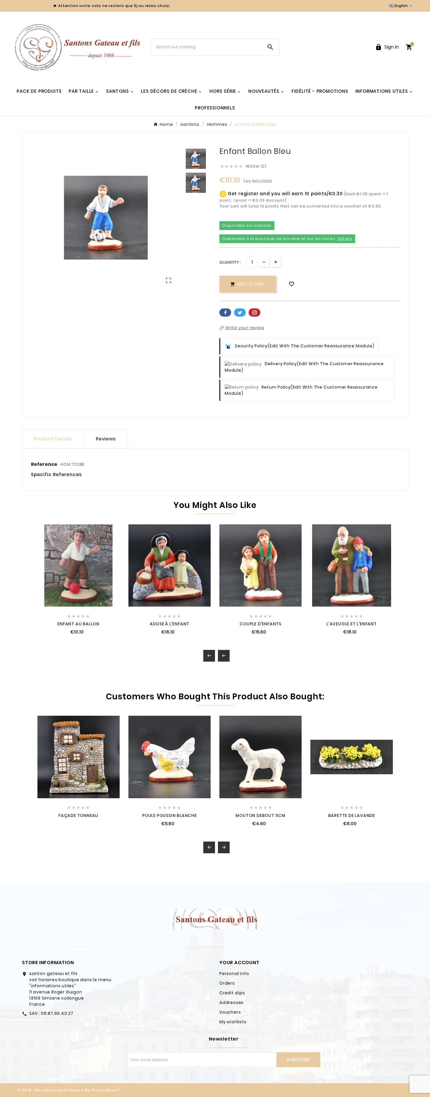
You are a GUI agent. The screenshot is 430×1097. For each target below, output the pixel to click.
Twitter (240, 312)
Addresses (231, 1002)
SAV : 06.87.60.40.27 (51, 1013)
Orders (227, 983)
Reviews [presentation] (106, 438)
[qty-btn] (276, 262)
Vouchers (230, 1012)
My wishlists (233, 1022)
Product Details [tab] (53, 438)
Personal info (234, 973)
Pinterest (254, 312)
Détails (345, 238)
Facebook (225, 312)
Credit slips (232, 993)
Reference (44, 464)
